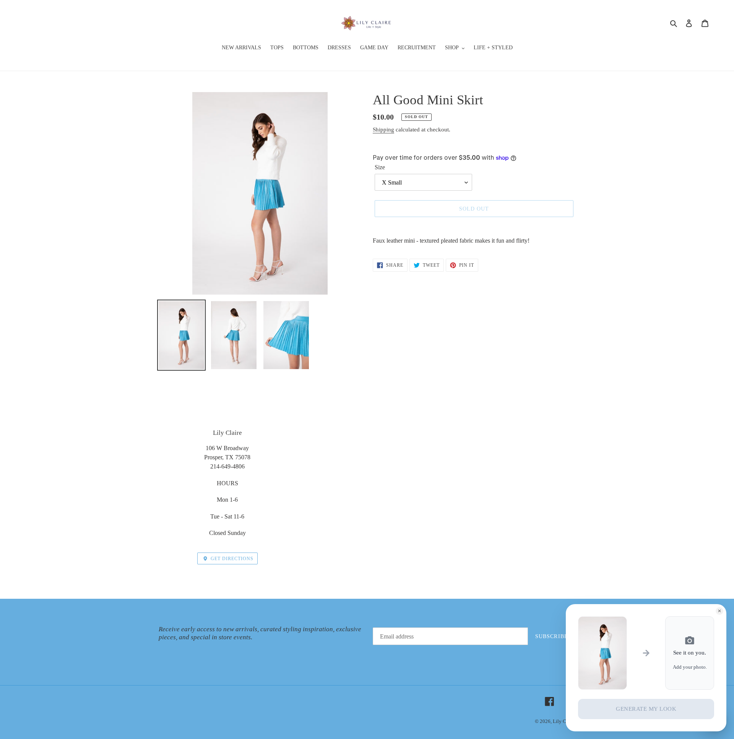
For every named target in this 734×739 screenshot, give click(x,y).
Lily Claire (564, 721)
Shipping (383, 129)
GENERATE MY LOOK (646, 709)
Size (380, 167)
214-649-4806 (227, 466)
